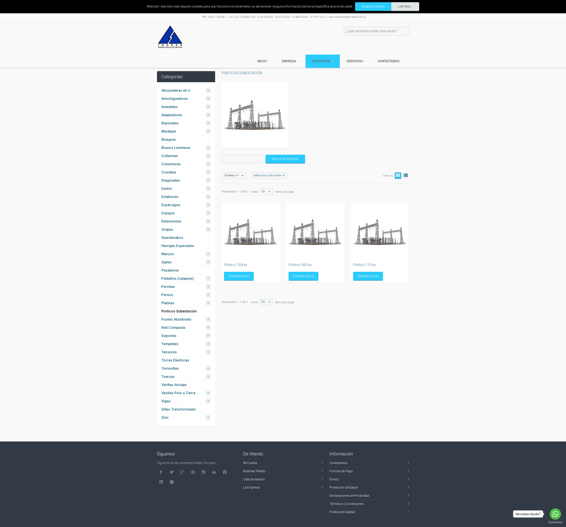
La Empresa (251, 487)
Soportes (168, 336)
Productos (321, 61)
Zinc (165, 417)
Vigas (166, 401)
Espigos (168, 213)
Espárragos (170, 205)
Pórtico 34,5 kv (300, 265)
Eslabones (169, 197)
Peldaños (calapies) (177, 278)
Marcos (167, 254)
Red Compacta (173, 327)
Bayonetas (170, 123)
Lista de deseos (254, 479)
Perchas (168, 287)
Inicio (261, 61)
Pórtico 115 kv (364, 265)
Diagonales (170, 180)
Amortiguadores (174, 99)
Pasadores (170, 270)
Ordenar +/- (231, 175)
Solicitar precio (238, 276)
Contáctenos (389, 61)
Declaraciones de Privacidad (349, 495)
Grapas (167, 229)
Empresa (289, 61)
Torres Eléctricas (175, 360)
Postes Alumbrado (176, 319)
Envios (334, 479)
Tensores (169, 352)
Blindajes (168, 131)
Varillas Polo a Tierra (178, 393)
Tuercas (168, 377)
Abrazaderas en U (175, 90)
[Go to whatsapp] (555, 513)
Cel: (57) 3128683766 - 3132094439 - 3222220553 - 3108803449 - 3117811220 (277, 17)
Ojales (166, 262)
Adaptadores (171, 115)
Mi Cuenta (250, 463)
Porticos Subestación (179, 311)
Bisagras (168, 139)
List (405, 175)
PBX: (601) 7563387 (214, 17)
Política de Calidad (342, 512)
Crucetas (168, 172)
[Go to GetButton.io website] (555, 522)
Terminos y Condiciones (346, 504)
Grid (398, 175)
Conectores (171, 164)
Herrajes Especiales (177, 246)
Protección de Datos (343, 487)
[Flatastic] (170, 37)
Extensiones (171, 221)
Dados (166, 188)
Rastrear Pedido (254, 471)
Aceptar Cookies (373, 6)
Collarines (169, 156)
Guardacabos (172, 238)
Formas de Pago (341, 471)
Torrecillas (170, 368)
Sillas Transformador (178, 409)
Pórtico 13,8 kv (235, 265)
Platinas (167, 303)
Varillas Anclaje (173, 385)
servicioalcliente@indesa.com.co (347, 17)
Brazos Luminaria (175, 148)
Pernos (167, 295)
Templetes (169, 344)
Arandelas (169, 107)
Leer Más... (405, 6)
